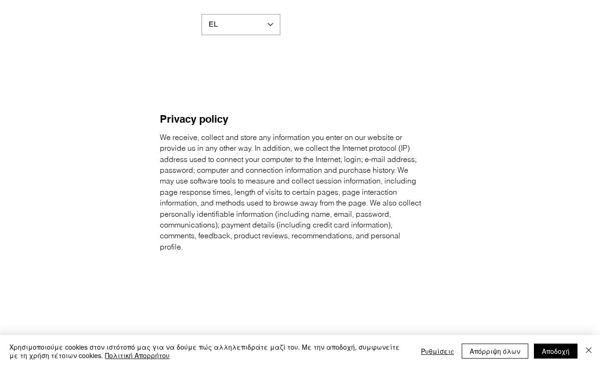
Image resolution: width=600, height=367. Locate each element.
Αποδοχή (556, 351)
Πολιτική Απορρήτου (137, 355)
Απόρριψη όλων (495, 351)
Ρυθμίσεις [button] (437, 351)
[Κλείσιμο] (588, 351)
